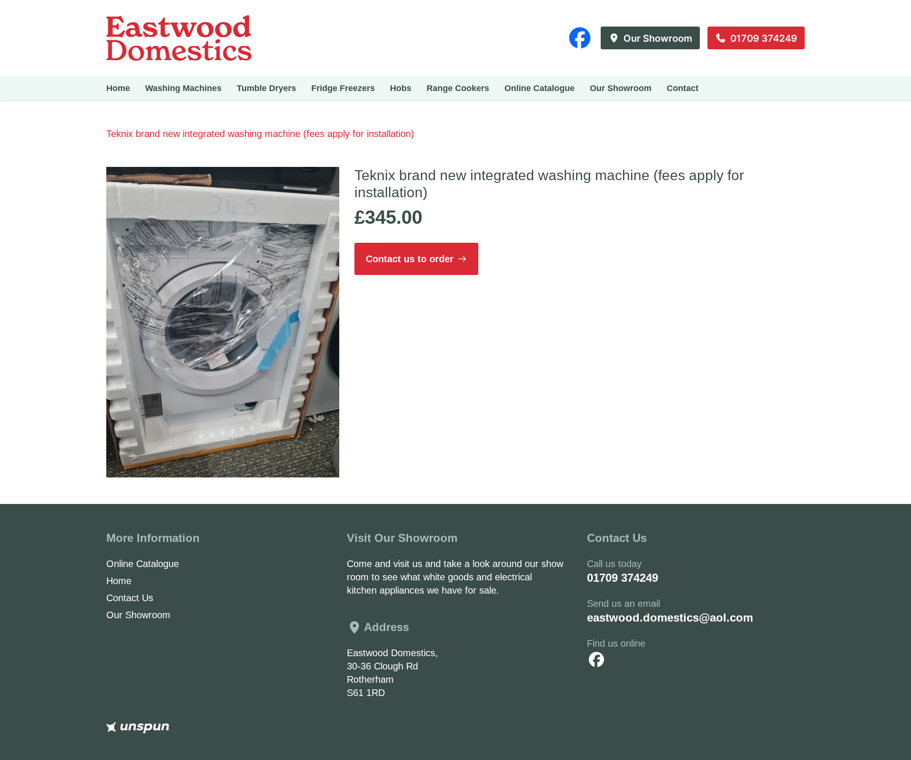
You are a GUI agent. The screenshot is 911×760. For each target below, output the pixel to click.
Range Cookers (458, 88)
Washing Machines (183, 88)
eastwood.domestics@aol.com (670, 617)
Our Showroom (620, 88)
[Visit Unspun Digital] (455, 727)
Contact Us (129, 598)
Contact (682, 88)
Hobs (400, 88)
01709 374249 (622, 577)
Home (118, 88)
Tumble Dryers (266, 88)
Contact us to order (410, 259)
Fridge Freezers (343, 88)
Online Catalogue (539, 88)
